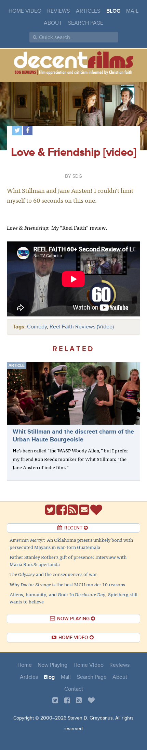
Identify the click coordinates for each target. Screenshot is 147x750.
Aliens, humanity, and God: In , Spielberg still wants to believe (73, 597)
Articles (88, 11)
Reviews (58, 11)
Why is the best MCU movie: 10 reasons (67, 584)
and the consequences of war (53, 574)
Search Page (85, 23)
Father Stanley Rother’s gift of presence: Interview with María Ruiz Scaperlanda (68, 560)
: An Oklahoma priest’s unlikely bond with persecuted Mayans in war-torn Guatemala (71, 543)
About (53, 23)
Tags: (19, 326)
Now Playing (52, 665)
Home (24, 665)
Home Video (25, 11)
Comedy (37, 326)
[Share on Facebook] (27, 130)
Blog (113, 11)
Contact (73, 689)
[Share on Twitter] (17, 130)
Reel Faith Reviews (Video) (82, 326)
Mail (132, 11)
